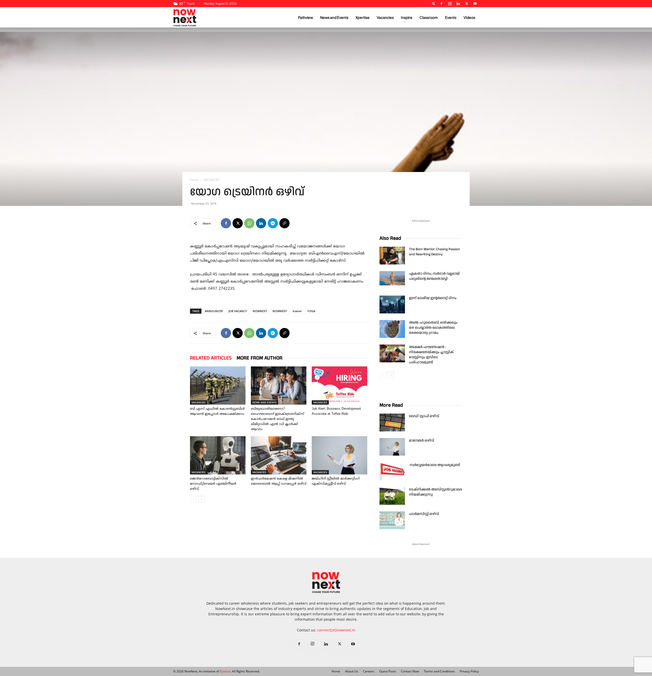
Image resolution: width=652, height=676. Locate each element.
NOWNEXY (280, 311)
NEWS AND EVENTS (264, 402)
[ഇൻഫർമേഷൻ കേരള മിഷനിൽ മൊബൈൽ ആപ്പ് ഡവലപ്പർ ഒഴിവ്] (278, 455)
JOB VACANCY (237, 311)
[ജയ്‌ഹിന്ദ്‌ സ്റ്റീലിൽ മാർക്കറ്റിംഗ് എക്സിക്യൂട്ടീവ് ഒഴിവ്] (339, 455)
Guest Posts (387, 671)
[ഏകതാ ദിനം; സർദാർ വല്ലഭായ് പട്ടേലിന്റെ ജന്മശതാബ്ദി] (392, 278)
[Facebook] (441, 3)
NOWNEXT (260, 311)
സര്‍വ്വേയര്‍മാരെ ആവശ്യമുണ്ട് (435, 465)
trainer (297, 311)
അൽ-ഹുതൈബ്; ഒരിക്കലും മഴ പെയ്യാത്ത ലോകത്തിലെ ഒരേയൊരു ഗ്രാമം (433, 327)
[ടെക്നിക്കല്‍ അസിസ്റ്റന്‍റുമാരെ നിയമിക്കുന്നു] (392, 496)
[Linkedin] (458, 3)
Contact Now (410, 671)
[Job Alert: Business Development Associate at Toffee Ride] (339, 385)
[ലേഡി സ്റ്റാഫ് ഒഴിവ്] (392, 422)
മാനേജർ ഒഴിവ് (421, 440)
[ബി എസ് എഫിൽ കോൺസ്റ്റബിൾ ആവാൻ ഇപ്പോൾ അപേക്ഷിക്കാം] (218, 385)
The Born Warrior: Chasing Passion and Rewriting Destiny (434, 252)
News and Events (334, 17)
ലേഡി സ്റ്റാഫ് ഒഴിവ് (424, 416)
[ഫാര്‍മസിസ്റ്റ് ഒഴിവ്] (392, 520)
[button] (434, 3)
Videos (469, 17)
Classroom (428, 17)
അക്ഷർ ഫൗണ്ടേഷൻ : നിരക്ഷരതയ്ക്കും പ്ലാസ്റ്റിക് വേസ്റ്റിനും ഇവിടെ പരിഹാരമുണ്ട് (431, 354)
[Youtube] (475, 3)
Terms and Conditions (439, 671)
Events (450, 17)
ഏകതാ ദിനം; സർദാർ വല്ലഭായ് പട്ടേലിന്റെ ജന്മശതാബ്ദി (434, 276)
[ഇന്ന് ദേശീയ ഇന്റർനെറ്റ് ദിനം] (392, 304)
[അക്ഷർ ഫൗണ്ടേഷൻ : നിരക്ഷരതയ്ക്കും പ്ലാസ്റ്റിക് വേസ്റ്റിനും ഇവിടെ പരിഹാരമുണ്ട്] (392, 353)
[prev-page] (193, 499)
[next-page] (201, 499)
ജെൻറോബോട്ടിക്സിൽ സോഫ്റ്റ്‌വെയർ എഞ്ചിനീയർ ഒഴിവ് (213, 484)
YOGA (311, 311)
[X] (466, 3)
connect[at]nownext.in (336, 630)
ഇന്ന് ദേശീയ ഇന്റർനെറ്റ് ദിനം (433, 298)
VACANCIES (199, 402)
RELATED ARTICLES (211, 358)
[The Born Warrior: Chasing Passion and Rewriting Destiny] (392, 255)
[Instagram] (450, 3)
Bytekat (225, 671)
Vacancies (385, 17)
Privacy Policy (469, 671)
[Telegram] (273, 223)
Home (194, 180)
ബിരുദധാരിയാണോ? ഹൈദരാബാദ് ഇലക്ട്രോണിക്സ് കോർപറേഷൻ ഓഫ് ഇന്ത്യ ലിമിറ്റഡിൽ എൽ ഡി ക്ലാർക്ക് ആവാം (277, 419)
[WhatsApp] (249, 223)
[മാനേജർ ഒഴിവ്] (392, 447)
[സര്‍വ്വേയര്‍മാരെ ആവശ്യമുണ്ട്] (392, 471)
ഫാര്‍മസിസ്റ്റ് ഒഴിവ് (424, 513)
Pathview (305, 17)
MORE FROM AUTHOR (259, 358)
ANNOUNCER (214, 311)
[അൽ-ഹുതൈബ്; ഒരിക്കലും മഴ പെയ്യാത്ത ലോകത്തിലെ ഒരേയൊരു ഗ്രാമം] (392, 329)
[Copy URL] (284, 223)
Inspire (406, 17)
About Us (351, 671)
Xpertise (363, 17)
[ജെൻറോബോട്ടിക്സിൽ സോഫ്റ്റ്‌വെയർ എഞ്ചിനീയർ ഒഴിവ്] (218, 455)
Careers (368, 671)
